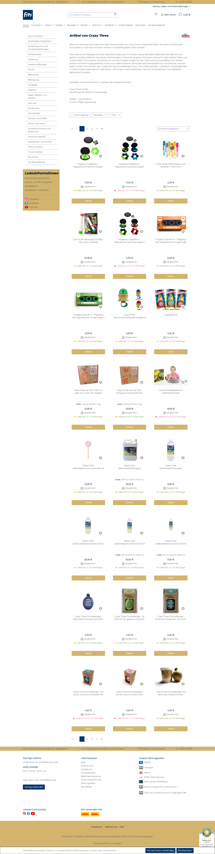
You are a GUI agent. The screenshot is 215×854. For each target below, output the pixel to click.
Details (88, 201)
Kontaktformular (48, 780)
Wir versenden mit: (91, 809)
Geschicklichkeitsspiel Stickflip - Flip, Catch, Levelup (88, 240)
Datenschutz (87, 766)
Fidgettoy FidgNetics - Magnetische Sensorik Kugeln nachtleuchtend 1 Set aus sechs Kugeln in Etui (88, 165)
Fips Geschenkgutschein (37, 178)
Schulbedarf (34, 113)
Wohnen (32, 103)
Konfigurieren (185, 850)
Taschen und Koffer (37, 118)
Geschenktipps (35, 36)
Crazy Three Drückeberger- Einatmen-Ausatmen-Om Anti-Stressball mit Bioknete (171, 618)
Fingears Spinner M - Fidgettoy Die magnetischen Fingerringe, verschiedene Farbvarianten (170, 241)
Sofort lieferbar (81, 115)
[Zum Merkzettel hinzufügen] (100, 156)
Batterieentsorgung (91, 776)
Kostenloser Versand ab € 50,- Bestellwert (47, 2)
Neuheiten (33, 157)
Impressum (87, 769)
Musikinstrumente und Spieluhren (39, 130)
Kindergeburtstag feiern (40, 41)
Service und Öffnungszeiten (39, 182)
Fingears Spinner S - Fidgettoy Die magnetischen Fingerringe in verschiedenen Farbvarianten (88, 316)
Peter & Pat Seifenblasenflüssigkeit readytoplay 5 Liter (129, 467)
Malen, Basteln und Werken (37, 96)
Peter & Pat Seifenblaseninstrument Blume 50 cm (88, 467)
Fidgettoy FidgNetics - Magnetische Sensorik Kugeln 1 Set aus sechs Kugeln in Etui (129, 241)
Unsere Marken (35, 152)
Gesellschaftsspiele (37, 64)
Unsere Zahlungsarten (151, 758)
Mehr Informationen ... (107, 850)
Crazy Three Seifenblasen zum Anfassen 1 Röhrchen (171, 165)
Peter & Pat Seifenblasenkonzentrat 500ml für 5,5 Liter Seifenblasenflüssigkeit (129, 542)
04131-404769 (30, 767)
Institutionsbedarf (37, 137)
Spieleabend (31, 186)
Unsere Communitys (34, 809)
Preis (114, 115)
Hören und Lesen (36, 123)
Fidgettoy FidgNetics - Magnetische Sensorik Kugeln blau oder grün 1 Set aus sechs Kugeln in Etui (130, 165)
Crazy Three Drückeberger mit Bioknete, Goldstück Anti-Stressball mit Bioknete (171, 693)
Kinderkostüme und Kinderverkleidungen (38, 47)
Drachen (32, 90)
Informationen (89, 758)
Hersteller (98, 115)
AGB (83, 762)
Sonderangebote (36, 162)
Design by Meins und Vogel (107, 843)
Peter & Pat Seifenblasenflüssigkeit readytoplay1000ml (171, 467)
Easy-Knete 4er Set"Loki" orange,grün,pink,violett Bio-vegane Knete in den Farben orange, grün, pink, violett (129, 391)
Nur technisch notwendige (160, 850)
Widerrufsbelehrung (91, 780)
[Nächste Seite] (96, 128)
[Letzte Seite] (101, 128)
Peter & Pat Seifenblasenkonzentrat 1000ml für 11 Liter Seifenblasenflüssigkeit (88, 542)
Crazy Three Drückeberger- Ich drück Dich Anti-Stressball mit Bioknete (88, 693)
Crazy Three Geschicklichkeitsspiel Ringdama (129, 316)
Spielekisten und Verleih (40, 142)
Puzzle (31, 69)
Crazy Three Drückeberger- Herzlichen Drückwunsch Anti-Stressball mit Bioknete (88, 618)
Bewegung (33, 80)
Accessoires (33, 108)
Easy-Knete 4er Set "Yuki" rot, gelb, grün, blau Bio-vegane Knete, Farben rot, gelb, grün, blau (88, 391)
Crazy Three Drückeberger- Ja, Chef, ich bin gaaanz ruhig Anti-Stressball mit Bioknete (129, 618)
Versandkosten (88, 773)
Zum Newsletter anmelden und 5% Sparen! (103, 2)
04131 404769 (185, 2)
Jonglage (32, 85)
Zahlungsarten (88, 783)
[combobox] (90, 14)
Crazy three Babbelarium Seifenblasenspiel (171, 391)
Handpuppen (34, 54)
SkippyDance (170, 315)
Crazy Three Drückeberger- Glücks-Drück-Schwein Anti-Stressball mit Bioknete (129, 693)
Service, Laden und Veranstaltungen (171, 6)
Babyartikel (33, 75)
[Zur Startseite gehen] (28, 15)
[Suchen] (115, 14)
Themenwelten (35, 147)
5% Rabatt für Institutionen (152, 2)
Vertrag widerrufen (34, 787)
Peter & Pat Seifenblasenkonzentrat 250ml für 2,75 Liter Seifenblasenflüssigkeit (171, 542)
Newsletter (86, 787)
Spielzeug (33, 59)
